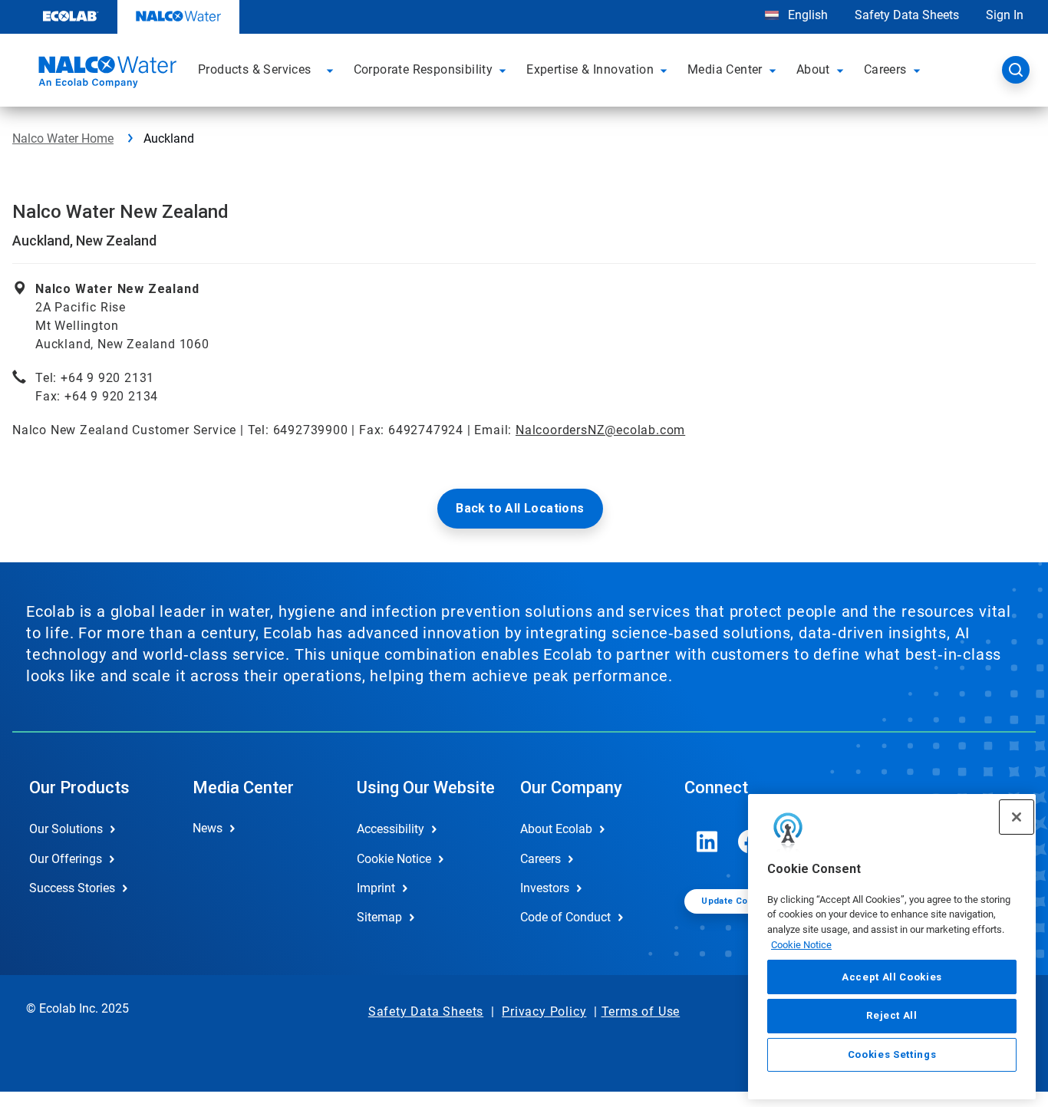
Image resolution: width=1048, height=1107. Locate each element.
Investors (544, 888)
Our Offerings (65, 859)
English (806, 15)
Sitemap (379, 917)
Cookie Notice (801, 945)
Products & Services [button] (254, 69)
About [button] (813, 69)
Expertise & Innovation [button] (590, 69)
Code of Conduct (565, 917)
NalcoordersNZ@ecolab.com (600, 430)
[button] (332, 69)
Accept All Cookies (892, 977)
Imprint (376, 888)
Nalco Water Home (63, 138)
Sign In (1004, 15)
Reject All (892, 1015)
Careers (540, 859)
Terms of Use (641, 1011)
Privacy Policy (544, 1011)
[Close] (1016, 817)
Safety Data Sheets (907, 15)
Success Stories (72, 888)
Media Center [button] (725, 69)
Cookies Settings (892, 1054)
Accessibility (390, 829)
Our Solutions (66, 829)
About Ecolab (556, 829)
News (207, 828)
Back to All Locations (520, 508)
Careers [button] (885, 69)
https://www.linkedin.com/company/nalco (707, 841)
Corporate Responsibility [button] (423, 69)
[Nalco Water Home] (105, 74)
